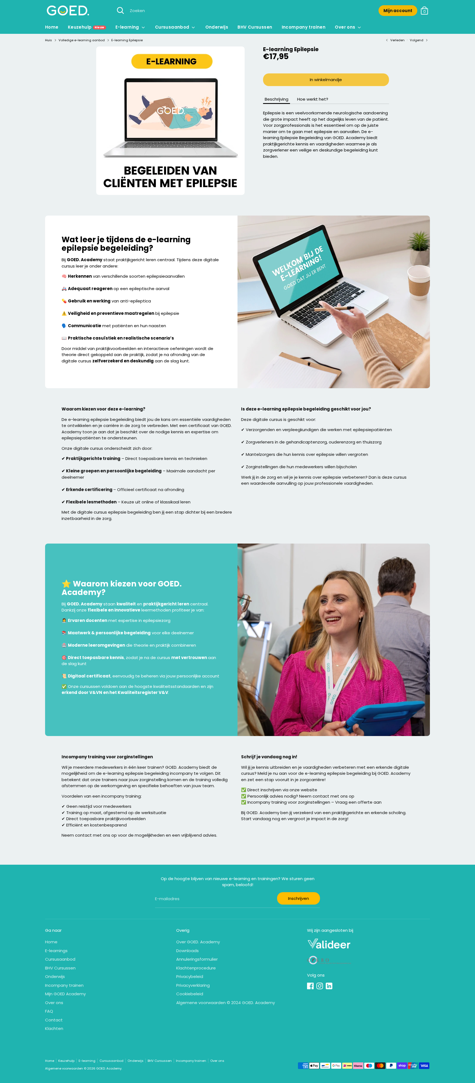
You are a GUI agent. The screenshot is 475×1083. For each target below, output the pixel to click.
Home (52, 27)
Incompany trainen (303, 27)
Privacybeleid (189, 976)
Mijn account (397, 10)
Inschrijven (298, 898)
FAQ (49, 1011)
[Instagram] (319, 986)
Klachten (54, 1028)
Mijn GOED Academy (65, 994)
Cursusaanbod (172, 27)
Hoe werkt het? (312, 99)
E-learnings (56, 951)
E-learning (127, 27)
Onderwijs (216, 27)
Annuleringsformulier (197, 959)
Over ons (345, 27)
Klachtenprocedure (196, 968)
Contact (54, 1020)
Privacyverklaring (193, 985)
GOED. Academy (108, 1068)
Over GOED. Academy (198, 942)
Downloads (187, 951)
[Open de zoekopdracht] (120, 10)
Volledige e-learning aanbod (82, 40)
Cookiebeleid (189, 994)
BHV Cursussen (255, 27)
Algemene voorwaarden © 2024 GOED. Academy (225, 1002)
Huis (48, 40)
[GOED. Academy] (67, 10)
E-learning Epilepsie (127, 40)
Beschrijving (276, 99)
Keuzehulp (86, 27)
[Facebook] (310, 986)
